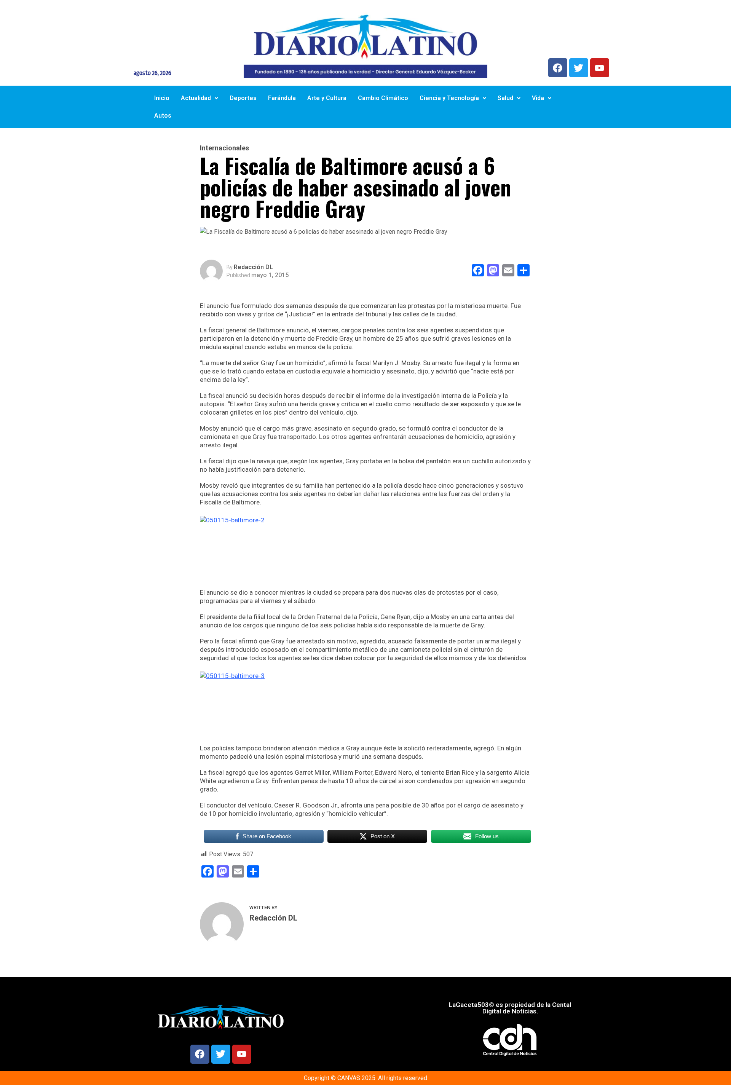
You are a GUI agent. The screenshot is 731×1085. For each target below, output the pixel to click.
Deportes (243, 98)
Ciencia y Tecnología (449, 98)
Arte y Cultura (326, 98)
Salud (505, 98)
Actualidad (196, 98)
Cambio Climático (383, 98)
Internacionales (224, 148)
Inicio (161, 98)
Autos (162, 115)
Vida (538, 98)
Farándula (282, 98)
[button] (199, 98)
